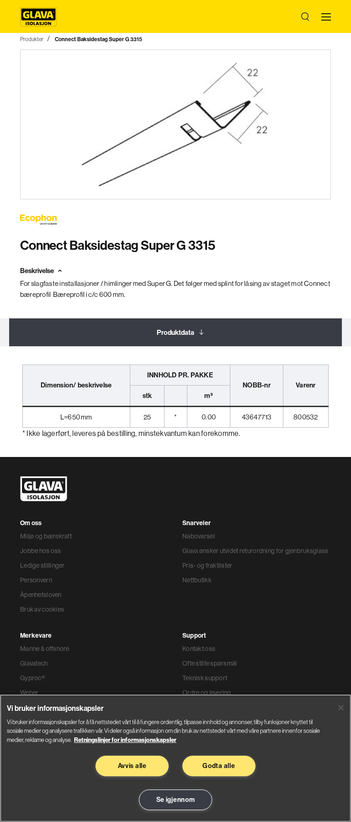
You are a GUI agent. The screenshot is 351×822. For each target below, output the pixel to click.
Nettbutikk (197, 580)
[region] (175, 758)
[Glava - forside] (38, 17)
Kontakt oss (198, 649)
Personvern (36, 580)
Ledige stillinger (42, 565)
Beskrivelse (37, 270)
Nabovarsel (198, 536)
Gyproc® (32, 678)
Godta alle (218, 766)
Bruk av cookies (42, 609)
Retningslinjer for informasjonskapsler (125, 739)
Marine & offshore (44, 649)
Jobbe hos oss (40, 551)
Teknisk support (204, 678)
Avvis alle (132, 766)
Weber (29, 692)
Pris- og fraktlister (207, 565)
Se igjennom (175, 799)
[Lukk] (341, 708)
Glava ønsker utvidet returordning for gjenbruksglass (255, 551)
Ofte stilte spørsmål (209, 663)
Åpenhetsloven (41, 595)
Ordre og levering (206, 692)
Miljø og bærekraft (46, 536)
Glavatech (34, 663)
